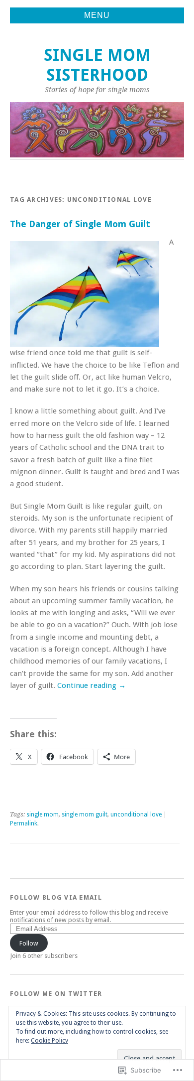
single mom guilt (84, 814)
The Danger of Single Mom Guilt (80, 224)
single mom (42, 814)
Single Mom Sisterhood (97, 65)
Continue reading (91, 685)
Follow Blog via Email (56, 897)
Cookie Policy (49, 1040)
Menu (97, 15)
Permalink (23, 823)
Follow (28, 943)
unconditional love (136, 814)
